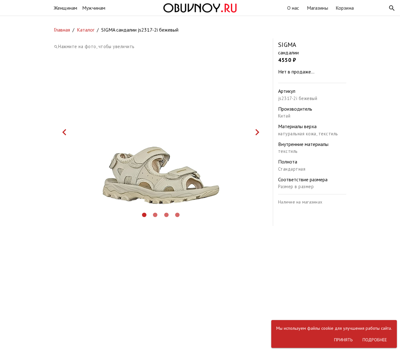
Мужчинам (93, 8)
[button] (391, 8)
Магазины (317, 8)
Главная (62, 30)
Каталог (85, 30)
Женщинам (65, 8)
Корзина (345, 8)
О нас (293, 8)
